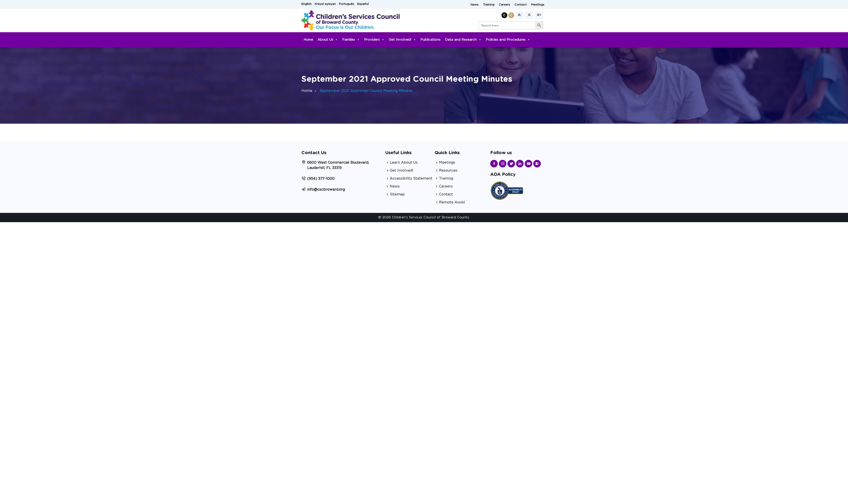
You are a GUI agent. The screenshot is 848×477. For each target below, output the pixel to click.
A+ (539, 15)
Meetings (537, 4)
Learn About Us (404, 162)
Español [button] (363, 4)
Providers (372, 39)
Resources (448, 170)
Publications (430, 39)
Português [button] (346, 4)
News (475, 4)
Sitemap (397, 194)
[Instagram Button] (502, 163)
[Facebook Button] (494, 163)
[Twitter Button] (511, 163)
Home (308, 39)
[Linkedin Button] (520, 163)
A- (519, 15)
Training (488, 4)
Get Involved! (400, 39)
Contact (521, 4)
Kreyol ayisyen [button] (325, 4)
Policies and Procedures (506, 39)
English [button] (306, 4)
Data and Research (461, 39)
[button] (505, 14)
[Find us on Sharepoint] (537, 163)
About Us (325, 39)
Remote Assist (452, 202)
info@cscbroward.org (326, 189)
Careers (504, 4)
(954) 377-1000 (321, 178)
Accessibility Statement (411, 178)
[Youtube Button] (528, 163)
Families (348, 39)
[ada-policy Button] (506, 190)
